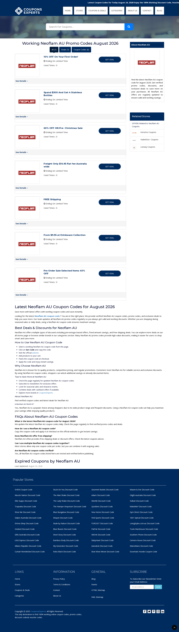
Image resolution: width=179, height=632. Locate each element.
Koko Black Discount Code (64, 551)
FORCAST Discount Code (102, 523)
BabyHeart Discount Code (102, 540)
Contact (56, 590)
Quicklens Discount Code (102, 506)
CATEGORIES (116, 10)
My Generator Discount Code (65, 546)
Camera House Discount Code (143, 540)
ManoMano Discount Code (141, 546)
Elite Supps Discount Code (26, 501)
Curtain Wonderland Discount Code (30, 551)
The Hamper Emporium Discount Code (69, 506)
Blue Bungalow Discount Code (66, 512)
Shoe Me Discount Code (25, 512)
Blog (93, 579)
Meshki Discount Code (101, 501)
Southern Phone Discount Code (143, 534)
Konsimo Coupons (148, 132)
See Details (21, 81)
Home (17, 579)
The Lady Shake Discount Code (66, 501)
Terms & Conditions (61, 584)
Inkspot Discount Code (63, 518)
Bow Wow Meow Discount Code (105, 551)
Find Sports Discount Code (102, 518)
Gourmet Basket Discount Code (105, 489)
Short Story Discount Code (64, 534)
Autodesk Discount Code (102, 546)
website (35, 353)
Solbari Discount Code (139, 501)
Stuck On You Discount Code (65, 489)
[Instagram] (158, 611)
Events (94, 584)
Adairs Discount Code (100, 495)
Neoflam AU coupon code (47, 316)
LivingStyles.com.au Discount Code (144, 523)
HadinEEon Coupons (149, 139)
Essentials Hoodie (137, 551)
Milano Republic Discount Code (28, 546)
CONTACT (147, 10)
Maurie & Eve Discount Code (142, 489)
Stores (17, 584)
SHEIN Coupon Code (23, 489)
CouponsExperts (46, 392)
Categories (19, 596)
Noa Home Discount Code (102, 512)
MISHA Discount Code (100, 534)
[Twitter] (149, 611)
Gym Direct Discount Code (141, 512)
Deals (65, 49)
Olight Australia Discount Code (143, 495)
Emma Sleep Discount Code (27, 523)
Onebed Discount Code (25, 529)
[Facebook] (144, 611)
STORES (79, 10)
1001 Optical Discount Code (142, 518)
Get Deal (109, 59)
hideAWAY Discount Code (141, 506)
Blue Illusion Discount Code (65, 529)
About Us (57, 596)
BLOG (159, 10)
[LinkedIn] (162, 611)
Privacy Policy (59, 579)
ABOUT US (132, 10)
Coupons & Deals (22, 590)
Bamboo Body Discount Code (66, 540)
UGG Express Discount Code (27, 540)
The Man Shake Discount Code (66, 495)
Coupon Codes (81, 49)
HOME (67, 10)
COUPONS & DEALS (97, 10)
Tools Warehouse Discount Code (144, 529)
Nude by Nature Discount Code (66, 523)
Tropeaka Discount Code (25, 506)
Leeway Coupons (147, 147)
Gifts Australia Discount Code (27, 534)
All (54, 49)
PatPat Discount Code (100, 529)
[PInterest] (153, 611)
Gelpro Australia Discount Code (28, 518)
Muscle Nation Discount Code (27, 495)
